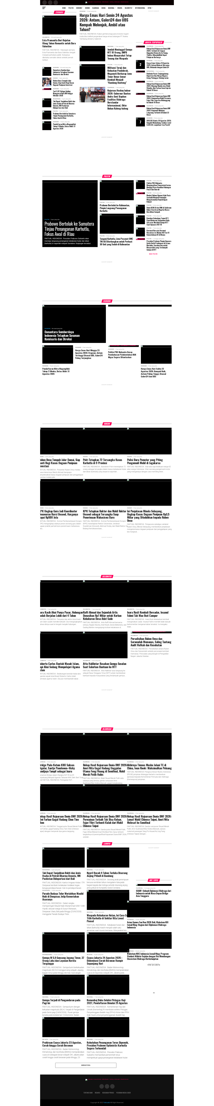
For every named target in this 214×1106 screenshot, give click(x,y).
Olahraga (95, 8)
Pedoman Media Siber (123, 1092)
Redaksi (97, 1092)
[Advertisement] (154, 26)
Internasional (140, 8)
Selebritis (128, 8)
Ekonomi (79, 8)
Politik (70, 8)
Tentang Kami (88, 1092)
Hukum (87, 8)
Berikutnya (85, 1065)
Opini (149, 8)
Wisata (119, 8)
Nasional (111, 8)
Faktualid (107, 1103)
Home (64, 8)
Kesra (103, 8)
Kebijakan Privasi (108, 1092)
